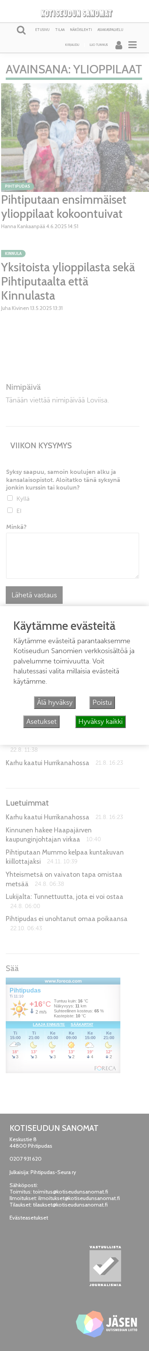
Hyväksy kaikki (100, 721)
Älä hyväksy (55, 702)
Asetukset (41, 721)
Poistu (102, 702)
